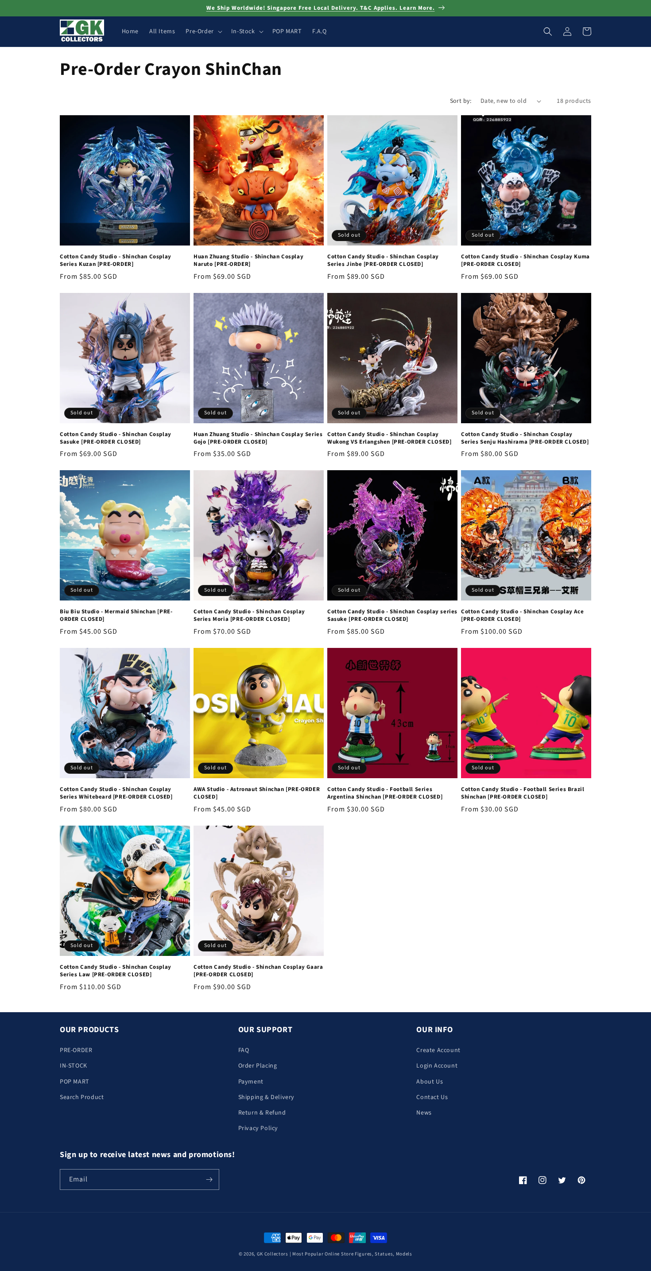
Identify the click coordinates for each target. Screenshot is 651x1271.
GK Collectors (272, 1254)
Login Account (436, 1065)
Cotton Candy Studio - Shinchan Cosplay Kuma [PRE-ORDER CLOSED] (525, 260)
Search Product (82, 1097)
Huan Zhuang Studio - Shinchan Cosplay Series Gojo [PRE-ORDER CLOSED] (258, 438)
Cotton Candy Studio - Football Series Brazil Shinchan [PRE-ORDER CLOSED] (522, 793)
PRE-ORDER (76, 1050)
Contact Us (432, 1097)
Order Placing (257, 1065)
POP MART (74, 1081)
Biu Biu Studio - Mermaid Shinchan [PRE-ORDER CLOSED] (116, 615)
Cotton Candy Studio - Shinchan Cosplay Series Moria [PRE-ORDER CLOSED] (249, 615)
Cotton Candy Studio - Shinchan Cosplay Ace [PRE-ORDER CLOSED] (522, 615)
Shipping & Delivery (266, 1097)
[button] (202, 31)
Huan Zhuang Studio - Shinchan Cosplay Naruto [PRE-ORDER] (248, 260)
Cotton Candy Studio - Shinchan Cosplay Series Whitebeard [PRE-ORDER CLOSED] (116, 793)
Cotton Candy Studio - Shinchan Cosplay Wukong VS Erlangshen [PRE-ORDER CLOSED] (389, 438)
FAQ (243, 1050)
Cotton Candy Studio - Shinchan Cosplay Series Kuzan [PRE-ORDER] (115, 260)
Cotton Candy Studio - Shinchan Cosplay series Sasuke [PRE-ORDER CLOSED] (392, 615)
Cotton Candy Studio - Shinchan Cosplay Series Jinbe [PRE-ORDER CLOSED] (383, 260)
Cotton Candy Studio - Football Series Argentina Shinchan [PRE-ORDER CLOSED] (384, 793)
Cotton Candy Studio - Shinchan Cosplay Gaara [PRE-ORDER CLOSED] (258, 971)
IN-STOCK (73, 1065)
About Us (429, 1081)
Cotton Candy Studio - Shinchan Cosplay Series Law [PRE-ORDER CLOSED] (115, 971)
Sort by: (461, 101)
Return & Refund (262, 1112)
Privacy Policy (258, 1128)
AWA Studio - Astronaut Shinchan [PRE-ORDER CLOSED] (257, 793)
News (423, 1112)
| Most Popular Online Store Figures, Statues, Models (351, 1254)
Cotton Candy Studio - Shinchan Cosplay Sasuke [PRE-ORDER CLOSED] (115, 438)
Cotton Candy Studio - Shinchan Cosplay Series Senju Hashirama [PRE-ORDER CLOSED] (525, 438)
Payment (251, 1081)
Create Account (438, 1050)
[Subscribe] (209, 1179)
